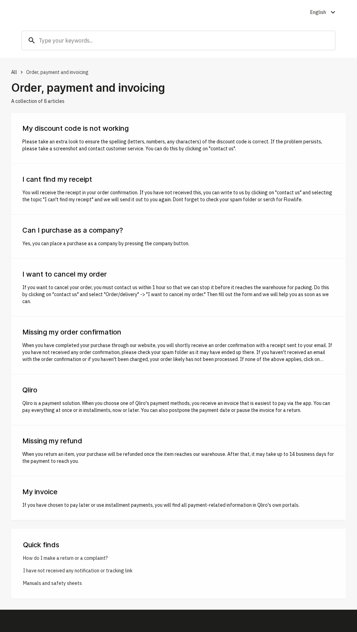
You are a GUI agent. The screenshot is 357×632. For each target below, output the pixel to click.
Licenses (220, 621)
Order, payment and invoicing (57, 72)
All (14, 72)
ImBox (199, 621)
